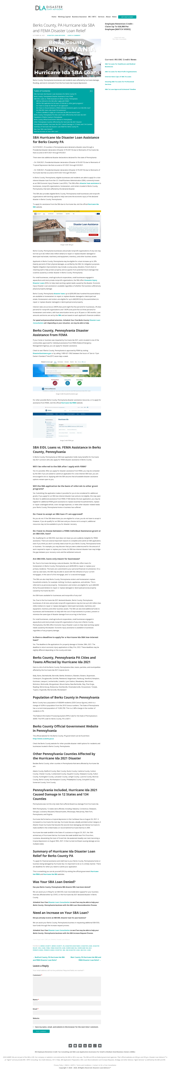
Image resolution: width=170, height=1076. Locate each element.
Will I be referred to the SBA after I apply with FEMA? (52, 101)
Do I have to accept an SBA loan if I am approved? (52, 106)
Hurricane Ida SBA (50, 874)
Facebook (75, 1045)
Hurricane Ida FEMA (68, 403)
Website (36, 1018)
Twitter (70, 1045)
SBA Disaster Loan (73, 950)
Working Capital (64, 17)
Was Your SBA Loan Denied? (43, 129)
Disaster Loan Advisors (56, 35)
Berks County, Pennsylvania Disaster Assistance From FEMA (53, 96)
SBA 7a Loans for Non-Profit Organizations (121, 72)
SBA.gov (137, 1057)
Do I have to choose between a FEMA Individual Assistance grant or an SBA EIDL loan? (63, 108)
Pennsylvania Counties (53, 950)
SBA (59, 315)
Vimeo (90, 1045)
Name (36, 1000)
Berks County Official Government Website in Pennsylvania (53, 119)
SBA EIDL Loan (85, 950)
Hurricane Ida (71, 948)
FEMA (48, 948)
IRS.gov (146, 1057)
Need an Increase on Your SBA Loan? (46, 131)
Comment (37, 975)
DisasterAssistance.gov (42, 353)
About (108, 17)
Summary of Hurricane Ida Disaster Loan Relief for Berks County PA (56, 127)
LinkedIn (85, 1045)
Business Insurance (79, 17)
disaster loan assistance (89, 183)
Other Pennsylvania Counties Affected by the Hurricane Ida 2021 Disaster (58, 122)
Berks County (46, 946)
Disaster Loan (86, 946)
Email (35, 1009)
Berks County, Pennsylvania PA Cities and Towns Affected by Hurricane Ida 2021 (60, 115)
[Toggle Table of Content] (90, 91)
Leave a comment (74, 35)
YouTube (100, 1045)
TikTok (95, 1045)
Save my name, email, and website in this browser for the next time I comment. (66, 1027)
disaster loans (59, 293)
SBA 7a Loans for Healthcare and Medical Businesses (120, 65)
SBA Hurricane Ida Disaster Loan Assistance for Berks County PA (55, 94)
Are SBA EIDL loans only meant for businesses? (51, 110)
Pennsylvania (38, 950)
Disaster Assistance (73, 946)
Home (54, 17)
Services (101, 17)
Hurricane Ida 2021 (85, 948)
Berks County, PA (58, 946)
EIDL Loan (41, 948)
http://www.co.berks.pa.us (43, 739)
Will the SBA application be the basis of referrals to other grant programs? (59, 103)
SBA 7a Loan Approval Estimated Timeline (120, 89)
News (114, 17)
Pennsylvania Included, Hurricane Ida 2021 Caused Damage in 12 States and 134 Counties (63, 124)
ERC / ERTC (92, 17)
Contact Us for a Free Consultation (104, 1065)
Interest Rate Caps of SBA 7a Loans (118, 77)
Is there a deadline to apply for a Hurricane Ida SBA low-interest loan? (58, 112)
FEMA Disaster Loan (58, 948)
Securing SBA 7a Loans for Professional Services (119, 83)
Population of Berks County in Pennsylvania (48, 117)
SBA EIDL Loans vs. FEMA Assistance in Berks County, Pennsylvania (56, 99)
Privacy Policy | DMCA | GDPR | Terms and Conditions (72, 1065)
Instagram (80, 1045)
